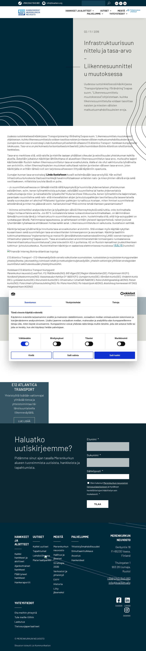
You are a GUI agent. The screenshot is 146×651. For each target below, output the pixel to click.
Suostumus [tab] (30, 302)
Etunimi (93, 439)
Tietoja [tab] (115, 302)
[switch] (57, 344)
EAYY (56, 579)
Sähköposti (95, 471)
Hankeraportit (23, 582)
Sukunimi (94, 455)
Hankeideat (77, 560)
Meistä (121, 10)
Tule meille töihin (24, 617)
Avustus (76, 555)
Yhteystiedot (117, 13)
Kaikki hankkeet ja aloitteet (21, 557)
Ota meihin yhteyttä (26, 612)
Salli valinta (73, 355)
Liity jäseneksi (58, 590)
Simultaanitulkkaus (82, 551)
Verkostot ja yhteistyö (60, 573)
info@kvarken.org (54, 3)
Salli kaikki (115, 355)
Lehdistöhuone (41, 555)
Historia (58, 584)
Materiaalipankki (42, 560)
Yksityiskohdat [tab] (73, 302)
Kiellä (31, 355)
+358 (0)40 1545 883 (30, 3)
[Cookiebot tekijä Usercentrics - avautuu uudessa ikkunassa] (122, 294)
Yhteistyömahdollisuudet (85, 546)
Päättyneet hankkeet (21, 575)
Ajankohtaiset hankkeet (22, 567)
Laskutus (20, 621)
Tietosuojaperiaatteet (27, 626)
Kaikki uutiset (40, 546)
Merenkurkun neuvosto (60, 548)
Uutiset (104, 10)
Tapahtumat (39, 551)
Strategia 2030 (58, 564)
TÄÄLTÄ (118, 245)
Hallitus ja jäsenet (58, 556)
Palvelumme (94, 13)
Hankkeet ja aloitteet (78, 10)
